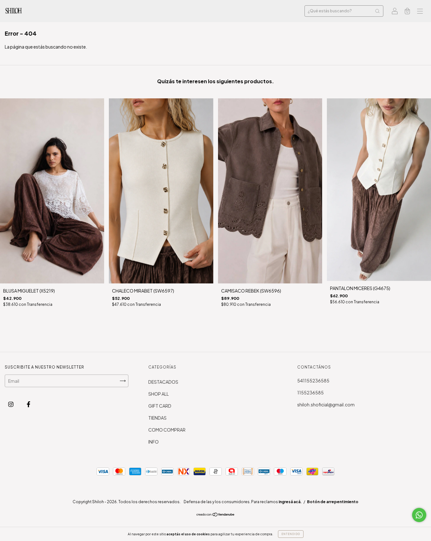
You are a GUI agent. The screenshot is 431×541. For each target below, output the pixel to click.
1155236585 (310, 392)
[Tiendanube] (215, 514)
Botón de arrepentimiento (332, 501)
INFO (153, 442)
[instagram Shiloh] (11, 404)
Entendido (290, 534)
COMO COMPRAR (167, 430)
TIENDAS (157, 418)
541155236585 (313, 380)
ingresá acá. (290, 501)
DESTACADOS (163, 382)
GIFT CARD (159, 406)
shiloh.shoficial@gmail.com (326, 404)
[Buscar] (377, 11)
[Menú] (420, 11)
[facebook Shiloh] (28, 404)
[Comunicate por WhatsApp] (419, 515)
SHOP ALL (158, 394)
